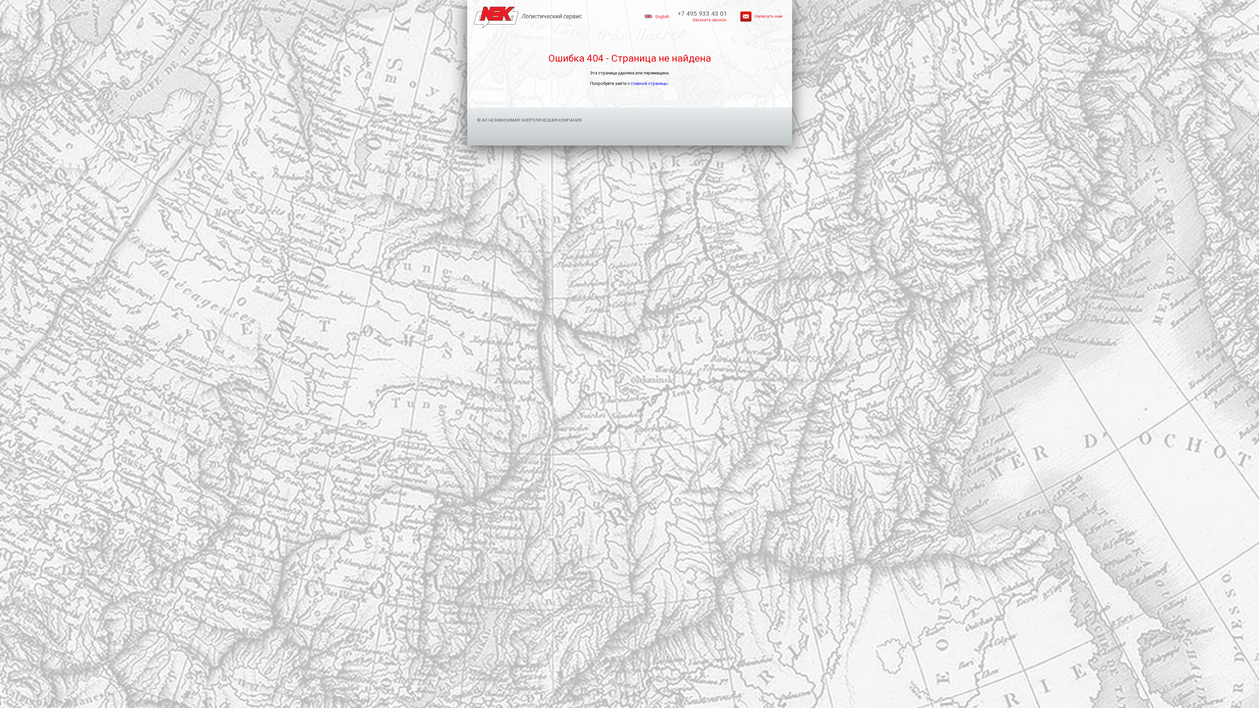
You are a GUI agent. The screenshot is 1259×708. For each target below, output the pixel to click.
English (662, 16)
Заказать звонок (709, 20)
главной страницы (649, 83)
